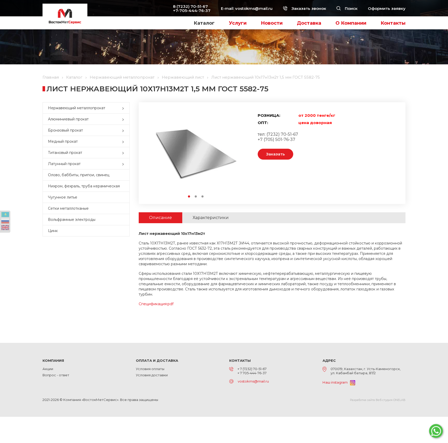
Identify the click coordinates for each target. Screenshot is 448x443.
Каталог (204, 23)
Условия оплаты (150, 369)
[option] (195, 153)
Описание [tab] (160, 217)
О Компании (350, 23)
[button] (124, 108)
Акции (48, 369)
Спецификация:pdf (156, 304)
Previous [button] (154, 153)
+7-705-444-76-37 (192, 10)
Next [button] (237, 153)
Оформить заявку (386, 8)
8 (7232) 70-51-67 (190, 6)
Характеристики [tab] (211, 217)
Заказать (275, 154)
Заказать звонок (308, 8)
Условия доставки (152, 375)
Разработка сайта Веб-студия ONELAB (377, 400)
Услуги (238, 23)
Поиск (351, 8)
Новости (272, 23)
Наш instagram (336, 382)
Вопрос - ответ (56, 375)
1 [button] (189, 196)
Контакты (393, 23)
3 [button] (202, 196)
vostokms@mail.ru (253, 8)
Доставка (309, 23)
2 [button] (196, 196)
